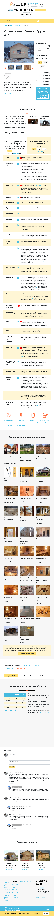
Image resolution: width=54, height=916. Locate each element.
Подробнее (8, 869)
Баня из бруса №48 (42, 865)
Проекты (6, 880)
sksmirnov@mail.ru (44, 712)
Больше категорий (20, 668)
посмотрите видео (39, 185)
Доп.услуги (15, 884)
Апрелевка (8, 698)
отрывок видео (30, 298)
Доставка (11, 676)
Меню (8, 21)
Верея (8, 707)
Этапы (42, 676)
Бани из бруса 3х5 (9, 668)
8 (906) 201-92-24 (27, 14)
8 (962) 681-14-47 (23, 10)
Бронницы (8, 705)
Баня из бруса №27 (26, 865)
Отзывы (14, 900)
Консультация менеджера (43, 96)
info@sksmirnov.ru (33, 3)
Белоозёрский (8, 702)
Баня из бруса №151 (11, 865)
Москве (11, 10)
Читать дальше (8, 93)
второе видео (31, 191)
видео (43, 261)
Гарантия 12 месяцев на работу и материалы (33, 422)
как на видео (26, 389)
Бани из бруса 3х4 (36, 665)
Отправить (11, 766)
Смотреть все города (10, 709)
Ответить (11, 783)
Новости (14, 895)
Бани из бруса (26, 665)
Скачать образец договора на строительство (44, 422)
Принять (46, 913)
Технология (27, 676)
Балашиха (8, 700)
